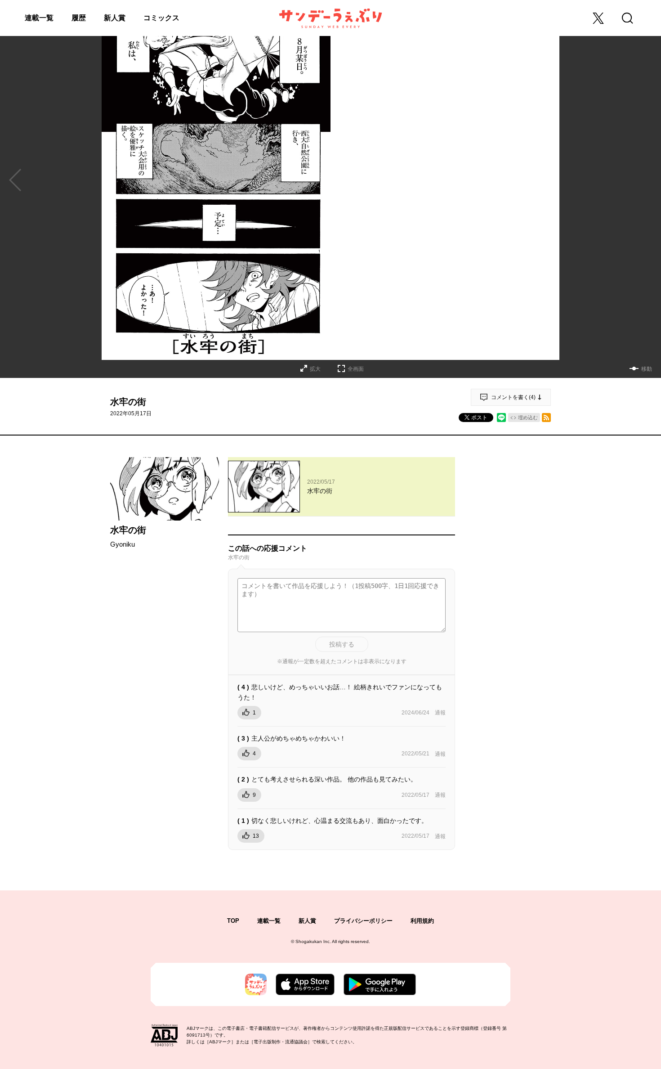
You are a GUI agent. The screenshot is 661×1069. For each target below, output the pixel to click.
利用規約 (422, 920)
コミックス (161, 18)
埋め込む (528, 417)
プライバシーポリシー (363, 920)
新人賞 (114, 18)
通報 (440, 713)
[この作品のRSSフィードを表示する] (546, 417)
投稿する (341, 644)
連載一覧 (39, 18)
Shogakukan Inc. (313, 941)
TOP (233, 920)
